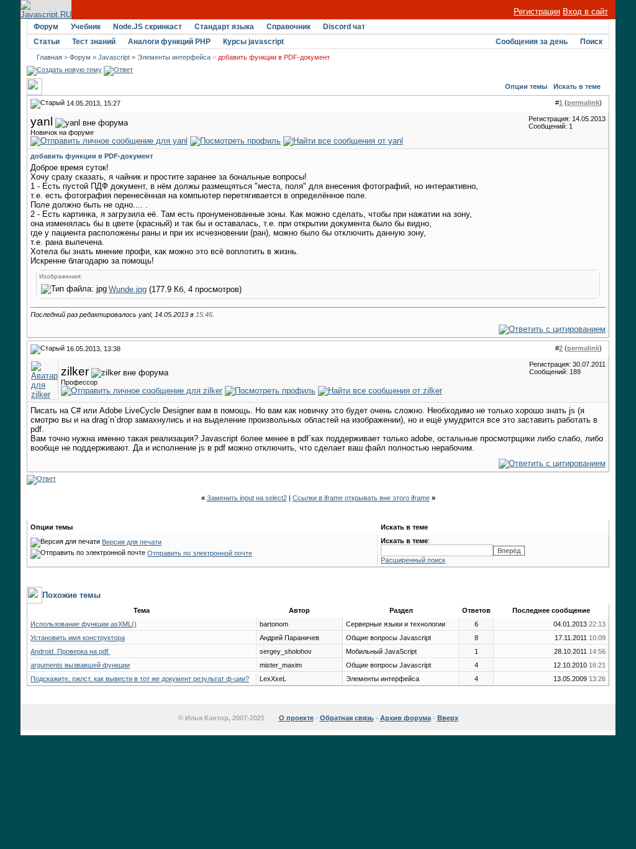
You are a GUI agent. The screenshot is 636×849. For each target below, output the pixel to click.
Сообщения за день (532, 41)
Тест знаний (94, 41)
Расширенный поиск (413, 560)
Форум (46, 26)
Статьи (47, 41)
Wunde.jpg (128, 289)
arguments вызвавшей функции (80, 665)
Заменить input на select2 (247, 498)
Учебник (86, 26)
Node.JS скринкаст (147, 26)
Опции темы (526, 86)
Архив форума (405, 718)
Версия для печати (131, 542)
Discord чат (344, 26)
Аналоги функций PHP (169, 41)
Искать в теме (577, 86)
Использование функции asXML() (83, 624)
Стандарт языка (224, 26)
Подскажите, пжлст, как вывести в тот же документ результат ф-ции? (139, 678)
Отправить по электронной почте (199, 553)
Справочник (288, 26)
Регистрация (537, 11)
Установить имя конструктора (77, 637)
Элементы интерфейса (174, 57)
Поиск (591, 41)
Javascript (114, 57)
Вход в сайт (585, 11)
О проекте (296, 718)
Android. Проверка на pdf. (70, 651)
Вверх (447, 718)
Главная (49, 57)
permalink (583, 102)
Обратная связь (347, 718)
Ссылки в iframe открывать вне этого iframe (361, 498)
